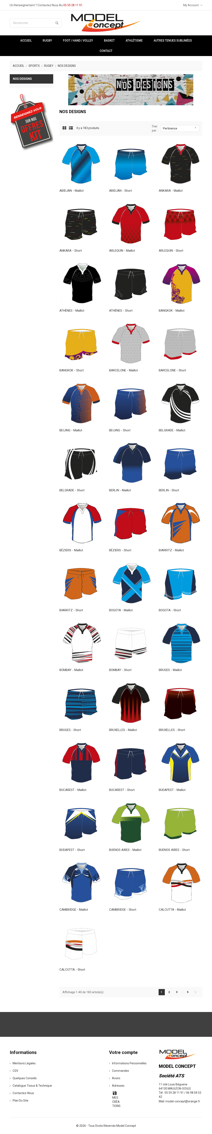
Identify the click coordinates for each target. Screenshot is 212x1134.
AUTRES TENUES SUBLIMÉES (173, 40)
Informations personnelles (129, 1063)
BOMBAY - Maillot (71, 670)
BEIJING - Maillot (70, 430)
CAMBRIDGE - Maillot (73, 910)
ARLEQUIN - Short (171, 250)
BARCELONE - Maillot (123, 370)
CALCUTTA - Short (72, 969)
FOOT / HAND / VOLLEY (78, 40)
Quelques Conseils (25, 1078)
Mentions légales (24, 1063)
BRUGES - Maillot (170, 670)
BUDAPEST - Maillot (172, 790)
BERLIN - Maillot (120, 490)
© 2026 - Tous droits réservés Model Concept (106, 1125)
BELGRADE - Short (71, 490)
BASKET (109, 40)
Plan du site (20, 1100)
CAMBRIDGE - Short (122, 910)
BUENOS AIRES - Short (174, 850)
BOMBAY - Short (120, 670)
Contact (106, 51)
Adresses (118, 1085)
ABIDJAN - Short (120, 191)
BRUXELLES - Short (172, 730)
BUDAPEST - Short (72, 850)
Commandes (120, 1070)
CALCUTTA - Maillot (172, 910)
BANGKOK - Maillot (171, 310)
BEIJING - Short (119, 430)
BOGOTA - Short (170, 610)
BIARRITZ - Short (71, 610)
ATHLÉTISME (134, 40)
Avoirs (116, 1078)
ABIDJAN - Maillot (71, 191)
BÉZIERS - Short (120, 550)
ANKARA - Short (70, 250)
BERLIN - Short (169, 490)
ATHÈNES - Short (120, 310)
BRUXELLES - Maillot (123, 730)
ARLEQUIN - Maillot (122, 250)
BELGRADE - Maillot (172, 430)
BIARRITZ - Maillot (171, 550)
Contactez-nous (23, 1093)
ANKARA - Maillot (171, 191)
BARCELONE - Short (172, 370)
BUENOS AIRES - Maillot (125, 850)
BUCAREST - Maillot (72, 790)
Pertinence (180, 128)
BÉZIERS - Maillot (71, 550)
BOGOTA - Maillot (121, 610)
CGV (15, 1070)
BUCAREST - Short (122, 790)
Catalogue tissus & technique (32, 1085)
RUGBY (47, 40)
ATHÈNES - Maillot (71, 310)
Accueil (26, 40)
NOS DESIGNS (22, 78)
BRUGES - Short (70, 730)
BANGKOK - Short (71, 370)
